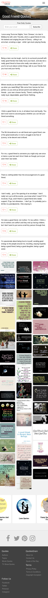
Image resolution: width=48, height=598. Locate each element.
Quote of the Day (32, 561)
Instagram (6, 592)
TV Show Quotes (8, 564)
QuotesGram (6, 3)
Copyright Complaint (33, 575)
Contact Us (30, 558)
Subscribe (36, 27)
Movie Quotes (7, 561)
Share (14, 48)
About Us (29, 555)
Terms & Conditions (33, 572)
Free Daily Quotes (24, 23)
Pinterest (5, 589)
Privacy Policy (31, 569)
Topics (4, 558)
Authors (5, 555)
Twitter (4, 585)
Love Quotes (24, 518)
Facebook (5, 582)
